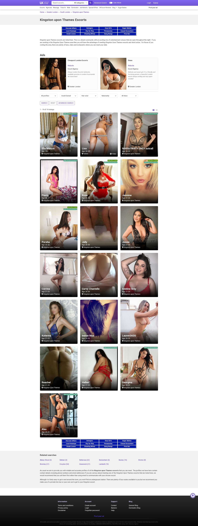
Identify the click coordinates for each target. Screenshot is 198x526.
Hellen (85, 382)
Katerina (46, 335)
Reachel (46, 382)
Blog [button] (114, 7)
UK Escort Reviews (105, 7)
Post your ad (153, 7)
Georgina (127, 382)
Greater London (52, 12)
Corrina (46, 288)
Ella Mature (48, 148)
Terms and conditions (65, 505)
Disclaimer (62, 510)
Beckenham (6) (104, 460)
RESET (53, 103)
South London (65, 12)
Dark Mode (117, 3)
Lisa (84, 148)
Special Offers (93, 7)
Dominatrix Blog (134, 508)
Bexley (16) (123, 460)
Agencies (49, 7)
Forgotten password (92, 510)
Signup (155, 3)
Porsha (46, 242)
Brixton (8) (142, 460)
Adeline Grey (129, 288)
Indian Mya (88, 335)
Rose (85, 195)
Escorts (42, 7)
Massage (56, 7)
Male (68, 7)
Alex (44, 429)
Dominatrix (74, 7)
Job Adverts (84, 7)
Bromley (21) (44, 464)
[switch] (111, 3)
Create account (90, 505)
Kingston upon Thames (81, 12)
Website (71, 66)
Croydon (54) (64, 464)
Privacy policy (63, 508)
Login (149, 3)
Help (112, 510)
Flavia (45, 195)
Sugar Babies (122, 7)
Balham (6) (63, 460)
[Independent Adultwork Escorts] (44, 3)
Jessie (126, 242)
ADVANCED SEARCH (65, 103)
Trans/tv (63, 7)
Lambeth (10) (104, 464)
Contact (114, 505)
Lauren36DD (129, 335)
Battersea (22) (84, 460)
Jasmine (127, 195)
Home (42, 12)
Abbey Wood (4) (46, 460)
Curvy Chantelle (91, 288)
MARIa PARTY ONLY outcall (137, 148)
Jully (84, 242)
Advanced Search (100, 3)
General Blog (133, 505)
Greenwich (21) (84, 464)
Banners (114, 508)
